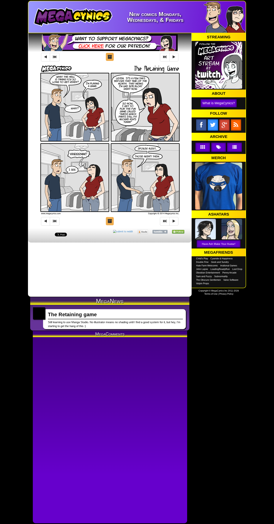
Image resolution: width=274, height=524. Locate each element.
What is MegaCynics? (218, 103)
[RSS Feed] (236, 125)
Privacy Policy (226, 294)
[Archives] (110, 57)
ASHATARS (218, 214)
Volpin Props (202, 283)
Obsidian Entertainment (208, 272)
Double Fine (202, 262)
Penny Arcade (229, 272)
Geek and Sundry (220, 262)
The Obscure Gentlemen (208, 280)
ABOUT (219, 93)
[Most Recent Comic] (165, 57)
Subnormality (221, 276)
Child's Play (202, 258)
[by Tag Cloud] (218, 147)
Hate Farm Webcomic (207, 265)
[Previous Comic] (45, 57)
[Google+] (224, 125)
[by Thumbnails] (202, 147)
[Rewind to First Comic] (54, 57)
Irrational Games (228, 265)
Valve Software (230, 280)
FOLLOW (218, 113)
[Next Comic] (173, 57)
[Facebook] (201, 125)
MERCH (218, 158)
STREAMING (218, 37)
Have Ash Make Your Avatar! (218, 243)
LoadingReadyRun (220, 269)
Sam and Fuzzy (204, 276)
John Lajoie (202, 269)
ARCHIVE (218, 136)
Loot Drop (237, 269)
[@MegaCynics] (212, 125)
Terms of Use (211, 294)
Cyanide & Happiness (221, 258)
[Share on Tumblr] (160, 231)
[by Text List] (234, 147)
